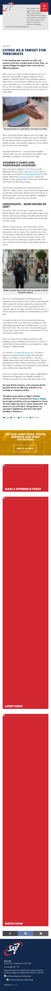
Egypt (7, 417)
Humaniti (15, 985)
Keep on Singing (39, 398)
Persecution (24, 417)
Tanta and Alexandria (32, 174)
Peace (14, 417)
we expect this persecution (23, 352)
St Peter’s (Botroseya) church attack (30, 171)
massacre (24, 177)
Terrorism (35, 417)
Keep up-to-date (25, 448)
